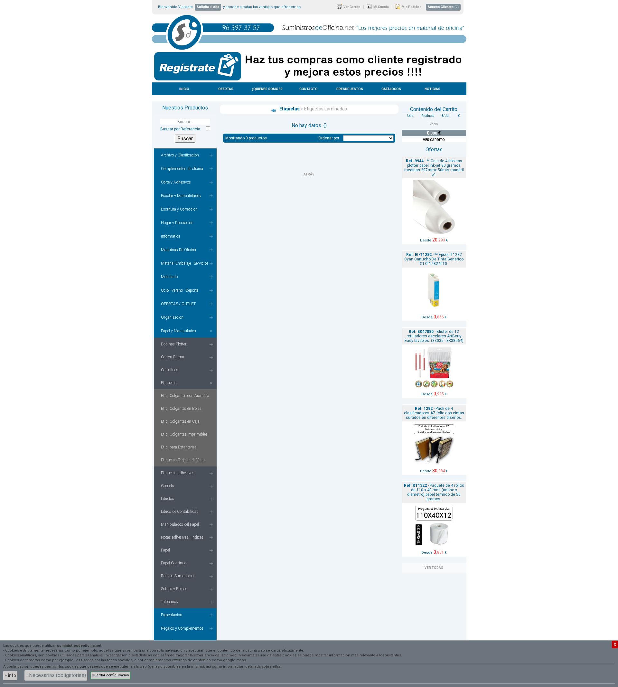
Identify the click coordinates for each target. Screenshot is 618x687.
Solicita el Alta (208, 7)
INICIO (184, 89)
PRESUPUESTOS (349, 89)
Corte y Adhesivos (176, 182)
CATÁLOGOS (391, 89)
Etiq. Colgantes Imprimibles (184, 434)
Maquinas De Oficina (178, 250)
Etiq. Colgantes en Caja (180, 421)
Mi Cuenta (380, 7)
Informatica (170, 236)
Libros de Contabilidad (180, 511)
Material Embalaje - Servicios (185, 263)
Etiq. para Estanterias (179, 447)
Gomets (167, 486)
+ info (10, 675)
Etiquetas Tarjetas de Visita (183, 460)
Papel (165, 550)
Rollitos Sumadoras (177, 576)
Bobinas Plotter (173, 344)
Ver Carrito (351, 7)
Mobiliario (169, 277)
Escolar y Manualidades (181, 195)
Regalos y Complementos (182, 628)
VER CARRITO (434, 140)
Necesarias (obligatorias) (57, 675)
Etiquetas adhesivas (177, 473)
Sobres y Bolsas (174, 589)
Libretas (167, 498)
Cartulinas (169, 370)
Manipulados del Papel (180, 524)
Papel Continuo (173, 563)
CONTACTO (308, 89)
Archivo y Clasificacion (180, 155)
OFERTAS (225, 89)
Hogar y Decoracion (177, 223)
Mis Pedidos (411, 7)
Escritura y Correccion (179, 209)
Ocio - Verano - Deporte (179, 290)
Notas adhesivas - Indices (182, 537)
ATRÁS (309, 174)
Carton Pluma (172, 357)
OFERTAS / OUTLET (178, 304)
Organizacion (172, 317)
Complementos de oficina (182, 168)
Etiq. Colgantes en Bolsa (181, 408)
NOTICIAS (432, 89)
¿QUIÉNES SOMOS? (267, 89)
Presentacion (171, 615)
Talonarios (169, 601)
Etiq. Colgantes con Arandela (185, 395)
